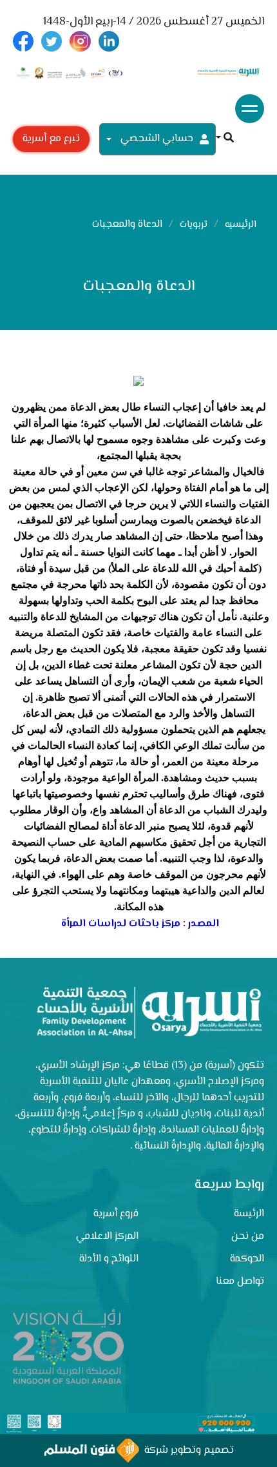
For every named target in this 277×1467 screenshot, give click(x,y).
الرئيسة (249, 1214)
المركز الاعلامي (107, 1237)
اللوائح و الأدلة (108, 1259)
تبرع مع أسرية (51, 139)
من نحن (247, 1237)
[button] (225, 139)
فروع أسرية (115, 1214)
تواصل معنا (240, 1282)
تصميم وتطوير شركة (186, 1451)
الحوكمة (247, 1259)
